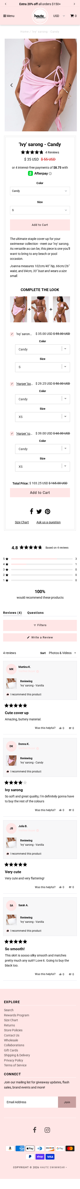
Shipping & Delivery (17, 1055)
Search (9, 1010)
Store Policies (13, 1030)
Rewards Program (16, 1015)
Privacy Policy (13, 1060)
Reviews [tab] (12, 613)
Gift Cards (11, 1050)
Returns (9, 1025)
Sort (43, 653)
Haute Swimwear (52, 1167)
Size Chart (22, 522)
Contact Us (11, 1035)
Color (39, 183)
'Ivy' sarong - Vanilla (32, 685)
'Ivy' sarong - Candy (31, 762)
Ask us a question (48, 522)
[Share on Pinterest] (47, 512)
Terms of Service (15, 1065)
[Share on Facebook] (31, 512)
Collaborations (14, 1045)
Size (40, 202)
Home (24, 31)
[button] (40, 152)
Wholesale (11, 1040)
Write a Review (47, 638)
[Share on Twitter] (39, 512)
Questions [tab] (35, 613)
